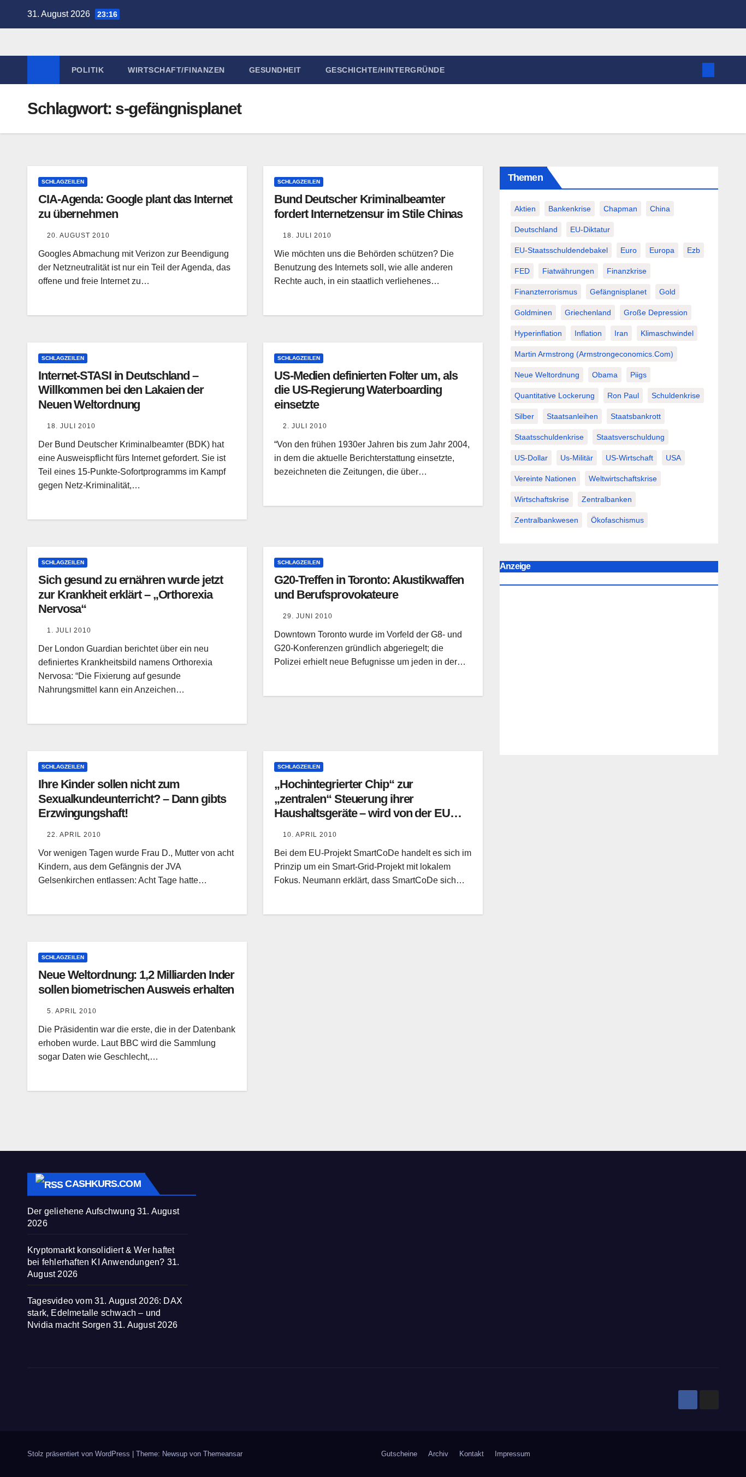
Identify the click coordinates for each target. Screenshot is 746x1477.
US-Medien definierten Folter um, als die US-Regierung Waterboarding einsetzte (365, 390)
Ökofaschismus (617, 520)
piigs (638, 374)
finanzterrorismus (545, 291)
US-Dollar (531, 457)
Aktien (525, 208)
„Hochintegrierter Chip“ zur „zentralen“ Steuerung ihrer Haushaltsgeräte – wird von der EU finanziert (362, 805)
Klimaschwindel (667, 333)
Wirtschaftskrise (541, 499)
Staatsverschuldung (630, 437)
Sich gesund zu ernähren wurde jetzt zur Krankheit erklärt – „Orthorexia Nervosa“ (130, 594)
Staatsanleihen (572, 416)
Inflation (588, 333)
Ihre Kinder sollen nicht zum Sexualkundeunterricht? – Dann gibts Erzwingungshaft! (132, 798)
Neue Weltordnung (546, 374)
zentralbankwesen (546, 520)
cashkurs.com (102, 1183)
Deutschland (536, 229)
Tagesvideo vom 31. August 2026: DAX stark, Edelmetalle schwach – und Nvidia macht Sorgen (104, 1313)
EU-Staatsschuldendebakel (561, 250)
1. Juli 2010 (69, 630)
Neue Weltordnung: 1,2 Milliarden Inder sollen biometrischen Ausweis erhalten (136, 982)
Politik (88, 70)
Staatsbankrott (636, 416)
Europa (661, 250)
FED (522, 271)
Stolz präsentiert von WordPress (79, 1454)
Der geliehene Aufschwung (81, 1211)
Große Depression (656, 312)
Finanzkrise (627, 271)
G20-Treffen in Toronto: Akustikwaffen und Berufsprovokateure (369, 587)
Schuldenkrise (676, 395)
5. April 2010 (72, 1011)
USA (673, 457)
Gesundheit (275, 70)
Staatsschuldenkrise (549, 437)
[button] (690, 69)
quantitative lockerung (554, 395)
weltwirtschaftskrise (623, 478)
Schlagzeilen (63, 182)
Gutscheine (399, 1454)
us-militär (576, 457)
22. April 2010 (74, 834)
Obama (605, 374)
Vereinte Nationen (545, 478)
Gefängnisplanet (618, 291)
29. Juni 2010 (308, 616)
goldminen (533, 312)
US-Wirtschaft (629, 457)
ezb (693, 250)
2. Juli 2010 (305, 426)
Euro (628, 250)
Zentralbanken (607, 499)
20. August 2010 (78, 235)
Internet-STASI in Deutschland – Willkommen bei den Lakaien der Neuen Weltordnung (121, 390)
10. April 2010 (310, 834)
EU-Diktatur (590, 229)
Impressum (512, 1454)
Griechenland (588, 312)
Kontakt (471, 1454)
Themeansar (222, 1454)
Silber (524, 416)
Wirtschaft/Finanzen (176, 70)
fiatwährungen (568, 271)
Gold (667, 291)
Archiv (438, 1454)
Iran (621, 333)
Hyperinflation (538, 333)
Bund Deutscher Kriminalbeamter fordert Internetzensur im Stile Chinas (368, 206)
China (660, 208)
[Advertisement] (609, 672)
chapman (620, 208)
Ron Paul (623, 395)
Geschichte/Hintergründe (385, 70)
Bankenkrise (569, 208)
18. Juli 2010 (307, 235)
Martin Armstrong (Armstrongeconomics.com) (593, 354)
